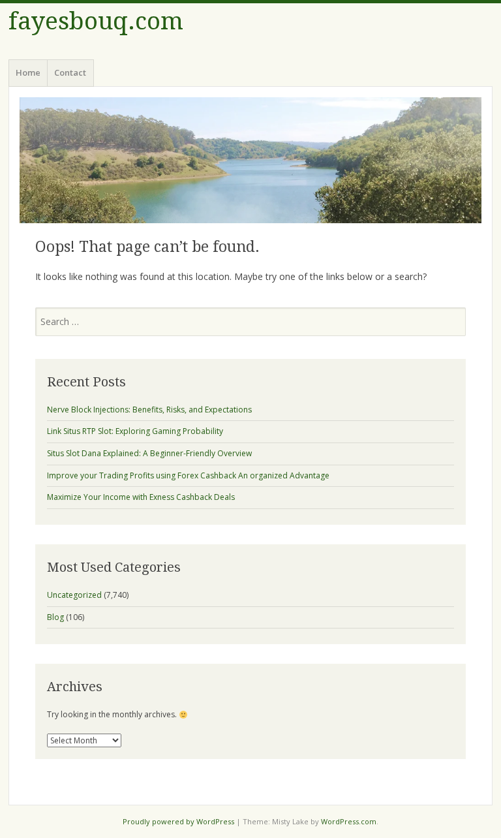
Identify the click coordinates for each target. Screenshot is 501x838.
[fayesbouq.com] (250, 160)
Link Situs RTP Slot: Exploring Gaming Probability (135, 431)
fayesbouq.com (95, 21)
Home (28, 72)
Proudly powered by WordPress (178, 821)
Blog (55, 617)
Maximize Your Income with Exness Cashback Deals (141, 497)
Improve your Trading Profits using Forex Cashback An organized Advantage (188, 475)
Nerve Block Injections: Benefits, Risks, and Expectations (149, 409)
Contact (70, 72)
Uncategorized (74, 594)
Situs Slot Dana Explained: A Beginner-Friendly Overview (149, 453)
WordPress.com (348, 821)
